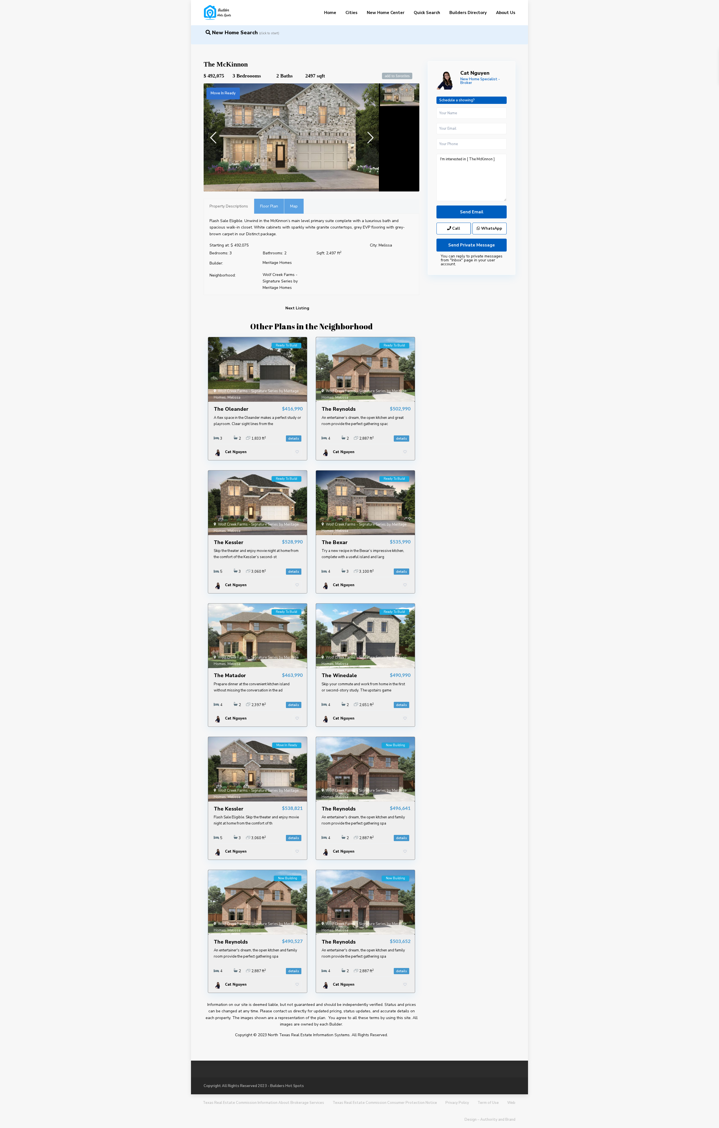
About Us (505, 12)
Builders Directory (468, 12)
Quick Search (427, 12)
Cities (351, 12)
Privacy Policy (457, 1102)
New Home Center (385, 12)
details (293, 438)
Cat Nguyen (475, 73)
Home (330, 12)
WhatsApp (491, 228)
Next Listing (297, 308)
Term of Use (488, 1102)
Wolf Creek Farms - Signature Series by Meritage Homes (280, 281)
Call (455, 228)
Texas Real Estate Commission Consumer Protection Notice (385, 1102)
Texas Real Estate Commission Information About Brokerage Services (263, 1102)
